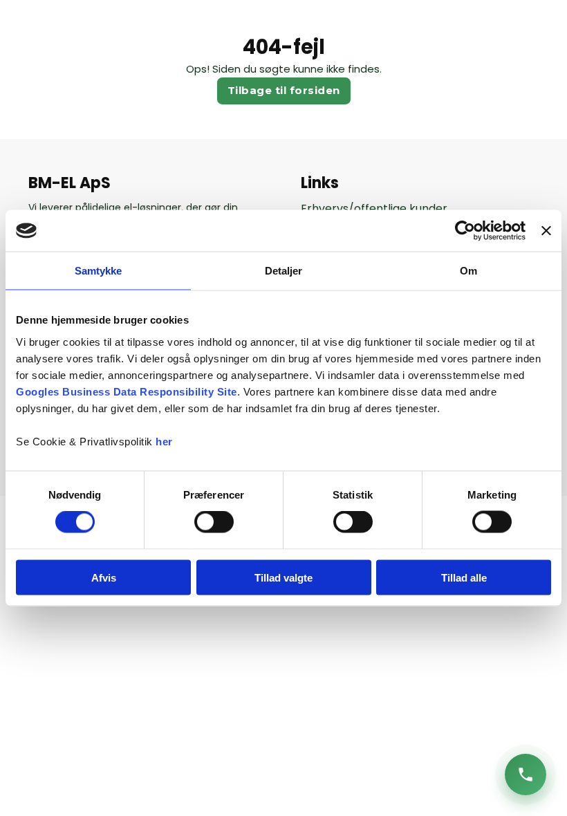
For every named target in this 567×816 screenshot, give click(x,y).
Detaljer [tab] (284, 271)
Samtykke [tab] (98, 271)
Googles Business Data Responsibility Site (126, 391)
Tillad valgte (283, 577)
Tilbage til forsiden (283, 90)
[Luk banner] (546, 231)
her (164, 441)
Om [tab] (468, 271)
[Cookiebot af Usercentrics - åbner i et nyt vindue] (465, 231)
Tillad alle (464, 577)
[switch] (214, 522)
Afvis (103, 577)
